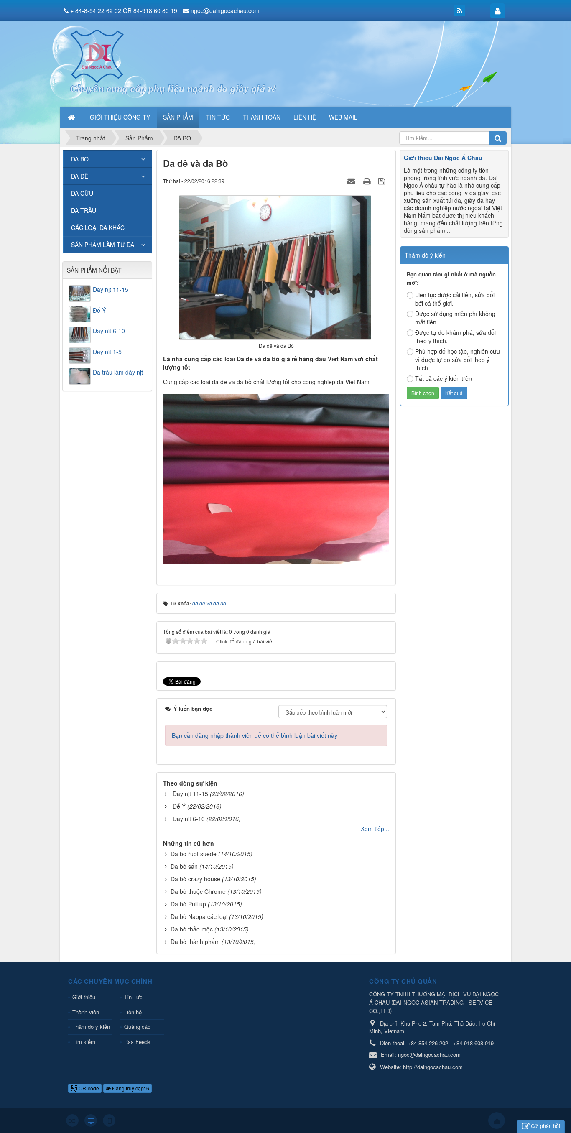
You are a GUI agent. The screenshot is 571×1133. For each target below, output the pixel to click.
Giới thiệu (83, 997)
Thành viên (85, 1012)
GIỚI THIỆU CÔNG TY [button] (120, 117)
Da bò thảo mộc (192, 929)
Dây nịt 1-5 (107, 351)
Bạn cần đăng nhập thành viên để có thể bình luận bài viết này (254, 735)
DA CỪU (82, 193)
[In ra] (367, 180)
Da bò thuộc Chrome (198, 891)
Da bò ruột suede (194, 854)
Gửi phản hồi (545, 1125)
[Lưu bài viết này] (382, 180)
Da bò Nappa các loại (199, 916)
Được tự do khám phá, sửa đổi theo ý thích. (455, 336)
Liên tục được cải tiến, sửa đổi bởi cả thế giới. (455, 299)
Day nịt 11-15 (190, 793)
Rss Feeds (137, 1042)
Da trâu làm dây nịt (118, 372)
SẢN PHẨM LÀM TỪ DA (102, 244)
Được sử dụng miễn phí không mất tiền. (455, 317)
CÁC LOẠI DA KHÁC (98, 227)
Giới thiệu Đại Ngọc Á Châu (443, 157)
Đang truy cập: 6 (130, 1088)
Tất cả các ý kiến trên (443, 378)
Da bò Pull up (188, 904)
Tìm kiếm (83, 1042)
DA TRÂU (83, 210)
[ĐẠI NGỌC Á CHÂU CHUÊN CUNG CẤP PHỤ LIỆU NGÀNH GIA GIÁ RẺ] (97, 55)
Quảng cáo (137, 1027)
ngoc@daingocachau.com (225, 10)
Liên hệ (133, 1012)
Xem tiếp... (375, 828)
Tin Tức (133, 997)
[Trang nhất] (72, 117)
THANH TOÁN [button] (261, 117)
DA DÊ (79, 176)
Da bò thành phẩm (195, 941)
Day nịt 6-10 (189, 818)
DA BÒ (80, 159)
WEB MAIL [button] (343, 117)
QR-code (88, 1088)
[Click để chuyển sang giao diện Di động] (109, 1120)
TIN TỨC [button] (218, 117)
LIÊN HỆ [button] (304, 117)
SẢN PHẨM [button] (178, 117)
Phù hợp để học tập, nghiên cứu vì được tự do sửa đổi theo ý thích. (457, 359)
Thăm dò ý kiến (91, 1027)
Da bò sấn (184, 866)
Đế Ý (179, 806)
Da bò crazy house (195, 879)
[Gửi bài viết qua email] (352, 180)
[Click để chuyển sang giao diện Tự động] (72, 1120)
